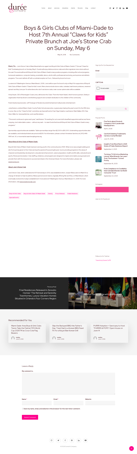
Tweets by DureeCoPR (103, 260)
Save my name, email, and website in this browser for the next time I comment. (52, 409)
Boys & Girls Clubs (15, 193)
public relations (72, 193)
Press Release (60, 193)
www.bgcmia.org (13, 162)
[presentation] (110, 88)
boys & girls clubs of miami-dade (34, 193)
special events (14, 197)
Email (97, 71)
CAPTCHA (99, 82)
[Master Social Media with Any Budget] (102, 293)
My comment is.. (28, 371)
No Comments (74, 55)
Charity (50, 193)
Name (24, 399)
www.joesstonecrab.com (28, 182)
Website (88, 399)
